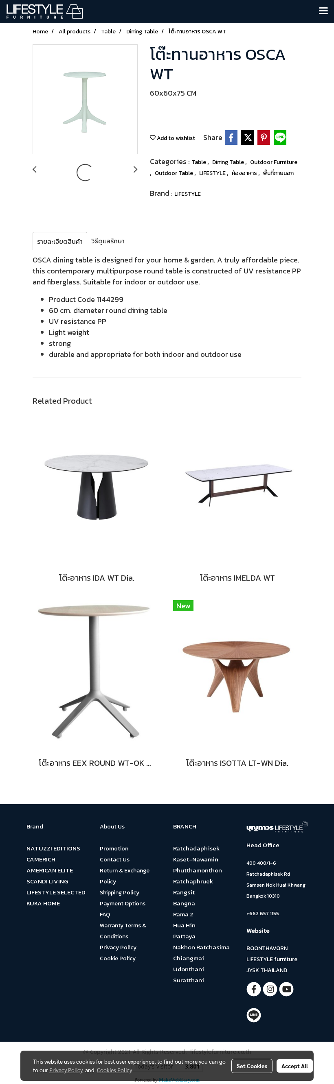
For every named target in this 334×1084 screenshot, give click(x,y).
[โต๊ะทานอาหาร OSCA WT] (85, 100)
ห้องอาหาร (245, 173)
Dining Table (228, 162)
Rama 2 (183, 914)
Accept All (294, 1065)
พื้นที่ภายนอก (278, 173)
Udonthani (188, 969)
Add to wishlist (175, 138)
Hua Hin (184, 925)
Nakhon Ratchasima (201, 947)
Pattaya (184, 936)
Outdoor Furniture (273, 162)
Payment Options (122, 903)
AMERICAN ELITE (49, 870)
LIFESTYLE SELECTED (56, 892)
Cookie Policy (118, 958)
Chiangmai (188, 958)
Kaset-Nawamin (195, 859)
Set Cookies (252, 1065)
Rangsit (184, 892)
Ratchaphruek (193, 881)
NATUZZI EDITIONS (53, 848)
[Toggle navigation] (323, 11)
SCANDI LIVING (47, 881)
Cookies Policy (114, 1069)
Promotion (114, 848)
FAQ (105, 914)
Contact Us (115, 859)
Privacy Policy (118, 947)
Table (199, 162)
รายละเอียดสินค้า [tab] (60, 241)
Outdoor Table (174, 173)
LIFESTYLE (213, 173)
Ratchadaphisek (196, 848)
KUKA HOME (43, 903)
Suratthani (188, 980)
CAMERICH (40, 859)
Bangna (184, 903)
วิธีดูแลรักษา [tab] (108, 241)
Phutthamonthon (197, 870)
